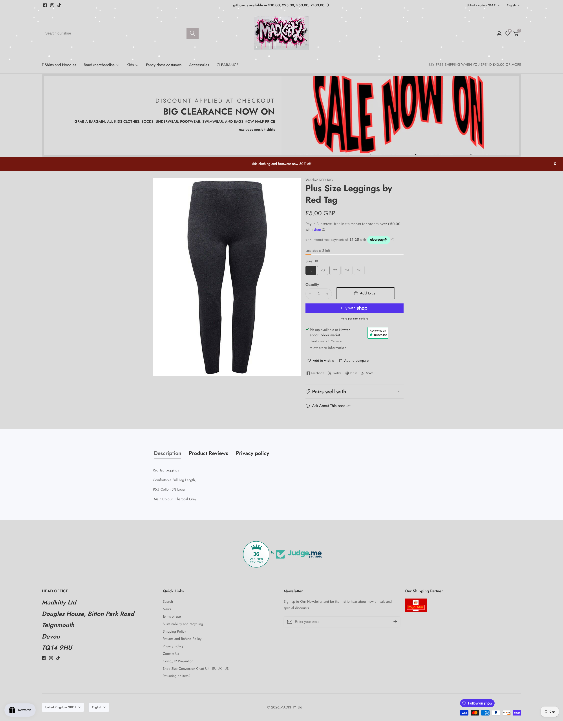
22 (336, 271)
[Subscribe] (395, 622)
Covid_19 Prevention (178, 661)
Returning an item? (176, 675)
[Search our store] (192, 33)
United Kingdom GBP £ (482, 5)
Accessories (199, 65)
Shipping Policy (174, 631)
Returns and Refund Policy (182, 638)
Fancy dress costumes (163, 65)
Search (168, 601)
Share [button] (369, 373)
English (512, 5)
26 (360, 271)
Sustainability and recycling (183, 623)
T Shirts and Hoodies (59, 65)
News (167, 608)
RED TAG (326, 180)
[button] (354, 391)
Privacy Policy (173, 646)
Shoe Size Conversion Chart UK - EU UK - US (196, 668)
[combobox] (120, 33)
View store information (328, 347)
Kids (130, 65)
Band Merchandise (99, 65)
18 (311, 271)
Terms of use (172, 616)
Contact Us (171, 653)
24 (348, 271)
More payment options (354, 319)
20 (324, 271)
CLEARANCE (228, 65)
